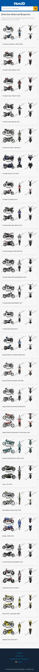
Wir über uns (19, 656)
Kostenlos (19, 653)
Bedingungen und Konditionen (19, 659)
